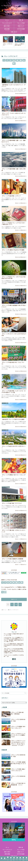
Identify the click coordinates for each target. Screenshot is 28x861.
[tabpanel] (8, 42)
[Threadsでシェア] (10, 60)
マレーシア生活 (20, 849)
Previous (1, 42)
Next (27, 42)
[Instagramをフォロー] (5, 592)
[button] (14, 63)
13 (16, 604)
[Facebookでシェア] (7, 60)
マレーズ (14, 632)
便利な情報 (7, 854)
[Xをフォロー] (2, 592)
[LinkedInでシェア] (24, 60)
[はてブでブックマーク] (14, 60)
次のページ (14, 599)
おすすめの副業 (20, 854)
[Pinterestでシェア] (20, 60)
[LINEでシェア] (17, 60)
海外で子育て (7, 851)
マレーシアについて (7, 849)
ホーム (7, 847)
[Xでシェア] (4, 60)
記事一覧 (21, 847)
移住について (21, 851)
